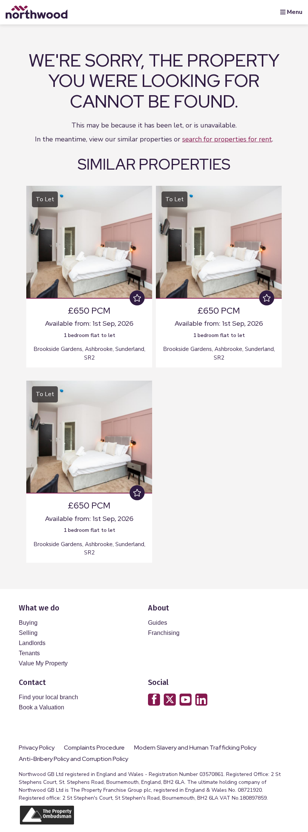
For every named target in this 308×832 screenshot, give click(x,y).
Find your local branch (48, 697)
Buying (28, 622)
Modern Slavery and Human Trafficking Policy (195, 748)
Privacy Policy (36, 748)
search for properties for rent (227, 139)
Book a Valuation (41, 707)
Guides (157, 622)
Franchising (164, 633)
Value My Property (43, 663)
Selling (28, 633)
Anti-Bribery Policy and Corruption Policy (74, 759)
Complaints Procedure (94, 748)
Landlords (32, 643)
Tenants (29, 653)
